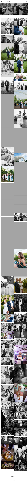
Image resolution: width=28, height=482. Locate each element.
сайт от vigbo (14, 480)
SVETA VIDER (5, 1)
